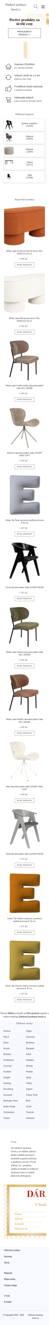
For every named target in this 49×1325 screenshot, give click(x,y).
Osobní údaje (10, 1285)
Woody (29, 1066)
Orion (6, 1042)
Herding (7, 1083)
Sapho (29, 1089)
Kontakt (7, 1302)
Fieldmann (8, 1060)
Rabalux (30, 1060)
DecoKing (8, 1089)
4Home (6, 1031)
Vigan (29, 1031)
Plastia (29, 1071)
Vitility (29, 1083)
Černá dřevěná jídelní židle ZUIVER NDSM (24, 587)
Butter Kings (9, 1106)
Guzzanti (7, 1095)
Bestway (30, 1042)
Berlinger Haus (10, 1100)
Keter (28, 1054)
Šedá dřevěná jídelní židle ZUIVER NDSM (24, 854)
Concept (7, 1066)
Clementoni (9, 1112)
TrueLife (30, 1112)
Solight (6, 1077)
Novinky (8, 1256)
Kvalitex (7, 1071)
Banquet (30, 1048)
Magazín (8, 1273)
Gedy (28, 1077)
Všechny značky (12, 1250)
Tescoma (30, 1037)
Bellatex (7, 1054)
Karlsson (30, 1118)
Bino (28, 1100)
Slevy (7, 1263)
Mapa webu (9, 1279)
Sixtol (28, 1106)
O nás (7, 1296)
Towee (6, 1118)
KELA (6, 1037)
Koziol (6, 1048)
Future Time (32, 1095)
